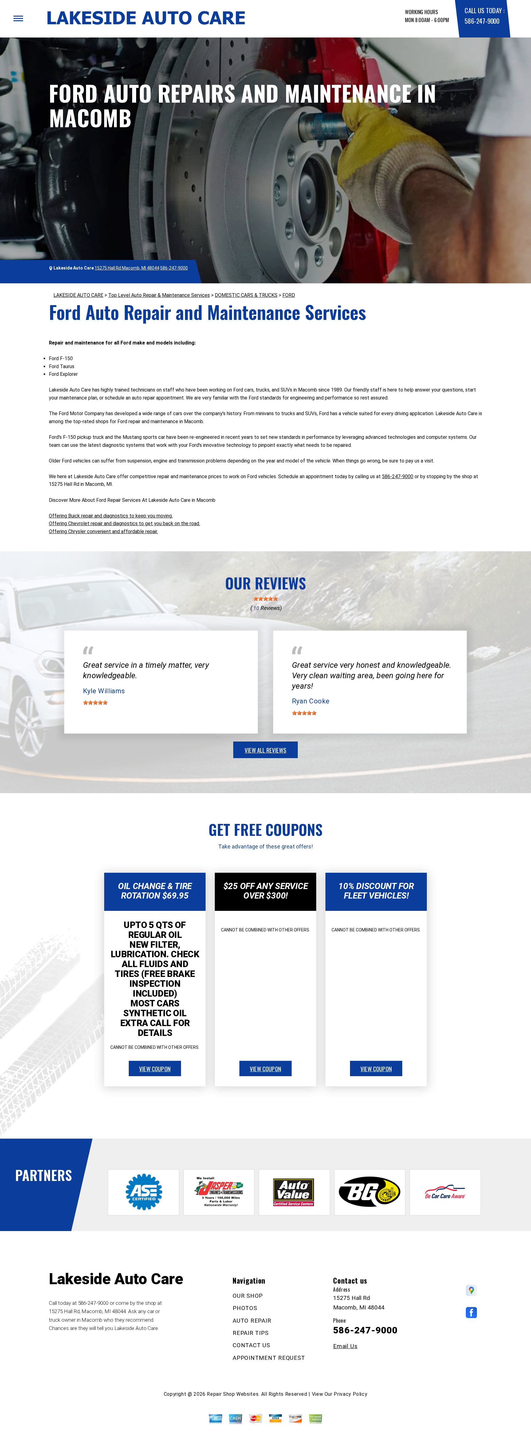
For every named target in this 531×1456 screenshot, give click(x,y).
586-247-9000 (482, 21)
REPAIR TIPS (250, 1332)
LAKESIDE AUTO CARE (78, 295)
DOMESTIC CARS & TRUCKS (246, 295)
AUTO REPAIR (252, 1320)
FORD (288, 295)
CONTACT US (251, 1345)
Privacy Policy (350, 1394)
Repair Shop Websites (232, 1394)
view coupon (155, 1068)
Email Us (345, 1346)
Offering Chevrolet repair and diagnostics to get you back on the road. (124, 523)
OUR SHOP (248, 1295)
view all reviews (265, 750)
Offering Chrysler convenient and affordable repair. (103, 531)
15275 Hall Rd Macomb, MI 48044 (127, 268)
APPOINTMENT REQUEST (269, 1357)
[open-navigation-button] (18, 18)
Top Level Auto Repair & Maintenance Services (159, 295)
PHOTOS (245, 1308)
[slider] (265, 598)
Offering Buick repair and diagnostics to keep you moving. (111, 516)
